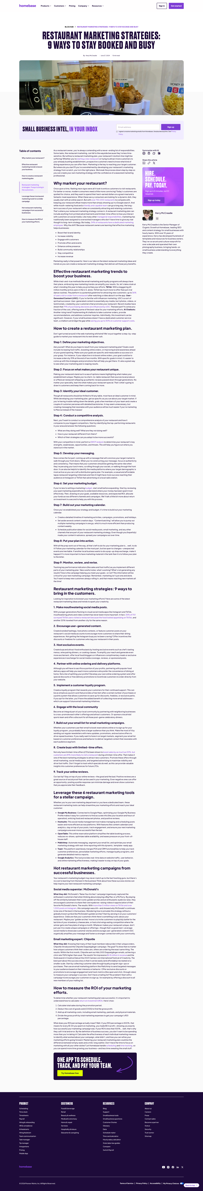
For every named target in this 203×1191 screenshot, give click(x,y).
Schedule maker (109, 1133)
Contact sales (150, 1119)
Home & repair (66, 1122)
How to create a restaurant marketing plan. (32, 177)
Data (105, 1129)
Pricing (72, 6)
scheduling (111, 1045)
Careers (148, 1112)
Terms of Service (126, 1183)
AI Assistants (24, 1129)
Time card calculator (110, 1136)
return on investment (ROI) (91, 1000)
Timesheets (23, 1115)
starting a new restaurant (88, 159)
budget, (89, 488)
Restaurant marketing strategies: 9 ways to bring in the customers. (33, 187)
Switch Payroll (108, 1150)
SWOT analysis (97, 442)
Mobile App (23, 1153)
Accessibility (155, 1183)
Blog (105, 1108)
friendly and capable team (95, 205)
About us (148, 1108)
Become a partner (152, 1122)
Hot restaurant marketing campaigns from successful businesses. (32, 210)
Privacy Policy (141, 1183)
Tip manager (24, 1143)
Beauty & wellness (68, 1115)
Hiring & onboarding (27, 1122)
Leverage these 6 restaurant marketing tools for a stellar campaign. (33, 198)
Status (147, 1126)
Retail (63, 1112)
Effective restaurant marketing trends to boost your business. (32, 166)
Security (148, 1129)
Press (147, 1115)
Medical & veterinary (69, 1119)
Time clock (23, 1112)
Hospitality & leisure (68, 1129)
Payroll (21, 1119)
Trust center (149, 1133)
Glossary (106, 1126)
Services (64, 1126)
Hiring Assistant (25, 1133)
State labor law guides (111, 1143)
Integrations (24, 1146)
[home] (27, 5)
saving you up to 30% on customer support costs (112, 321)
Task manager (24, 1139)
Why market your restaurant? (33, 158)
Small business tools (110, 1115)
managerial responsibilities (109, 216)
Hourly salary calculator (112, 1139)
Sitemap (148, 1136)
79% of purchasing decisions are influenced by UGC (87, 306)
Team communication (27, 1136)
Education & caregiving (70, 1133)
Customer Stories (110, 1122)
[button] (46, 6)
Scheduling (23, 1108)
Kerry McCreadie (91, 55)
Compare (106, 1146)
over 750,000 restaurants (103, 200)
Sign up (170, 127)
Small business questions (112, 1119)
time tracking (126, 1045)
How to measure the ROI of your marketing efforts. (32, 220)
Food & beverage (68, 1108)
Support (106, 1112)
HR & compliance (25, 1126)
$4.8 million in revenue (117, 955)
